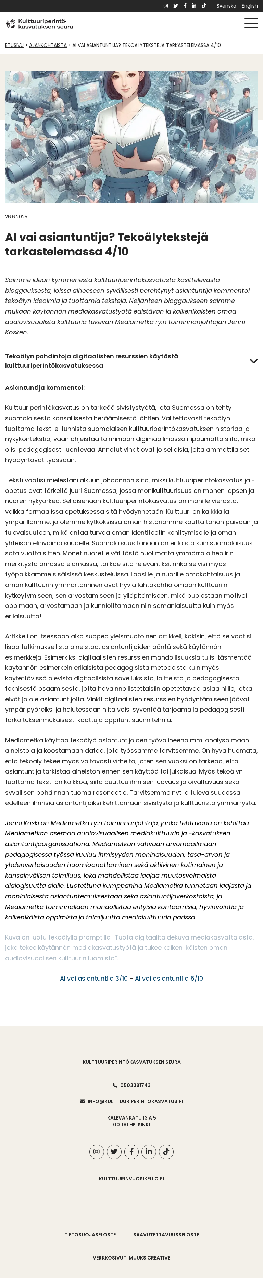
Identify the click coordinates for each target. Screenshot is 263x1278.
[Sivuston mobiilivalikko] (251, 23)
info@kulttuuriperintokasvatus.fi (135, 1101)
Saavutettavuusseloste (166, 1234)
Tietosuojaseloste (90, 1234)
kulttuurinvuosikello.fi (131, 1178)
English (250, 5)
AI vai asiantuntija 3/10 (94, 978)
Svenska (226, 5)
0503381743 (135, 1085)
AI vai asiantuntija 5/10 (169, 978)
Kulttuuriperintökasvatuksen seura (132, 1062)
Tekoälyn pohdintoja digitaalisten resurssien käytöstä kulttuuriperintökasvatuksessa (91, 361)
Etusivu (14, 45)
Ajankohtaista (48, 45)
